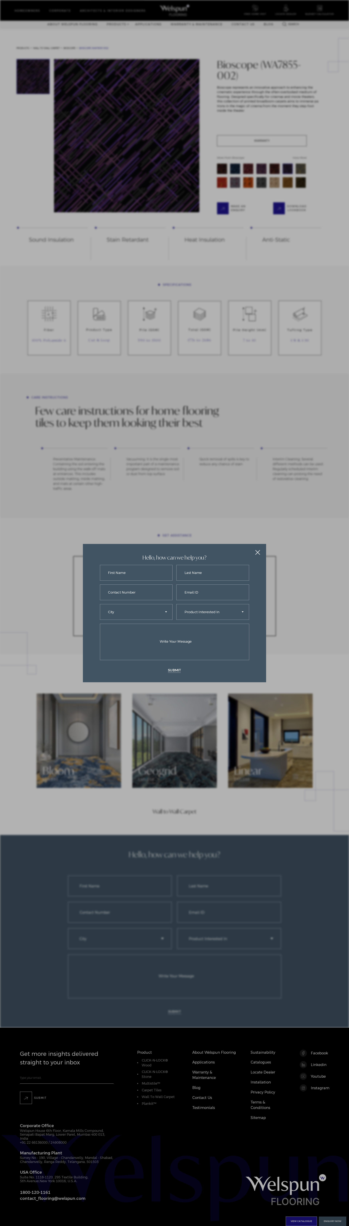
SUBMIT (174, 670)
